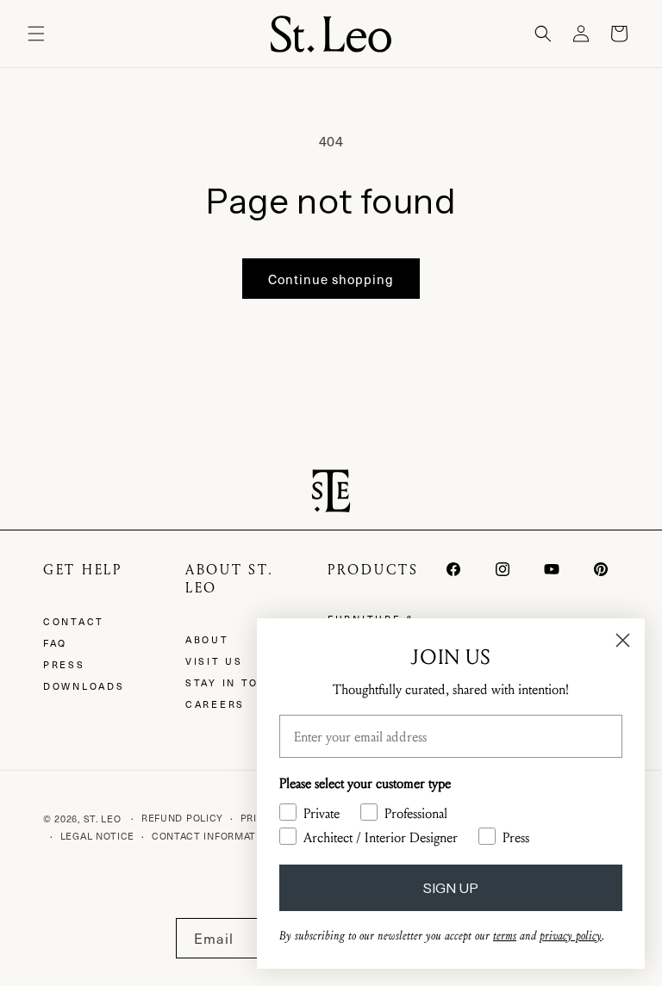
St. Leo (103, 818)
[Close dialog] (623, 640)
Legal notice (97, 835)
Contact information (213, 835)
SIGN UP (450, 887)
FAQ (55, 643)
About (207, 639)
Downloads (83, 686)
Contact (73, 621)
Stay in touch (235, 682)
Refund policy (182, 817)
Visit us (214, 661)
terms (504, 935)
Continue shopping (331, 279)
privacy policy (571, 935)
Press (64, 664)
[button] (36, 34)
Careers (215, 704)
